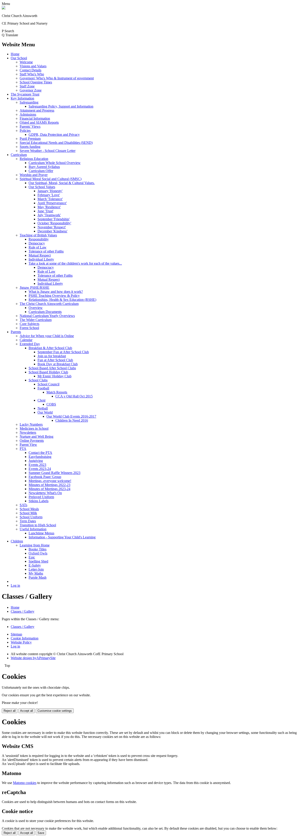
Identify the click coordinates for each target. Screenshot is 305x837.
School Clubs (38, 380)
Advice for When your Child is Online (47, 336)
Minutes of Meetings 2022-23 (49, 485)
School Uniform (31, 517)
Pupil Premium (30, 138)
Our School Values (42, 187)
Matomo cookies (24, 783)
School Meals (29, 509)
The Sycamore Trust (25, 94)
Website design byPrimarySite (33, 658)
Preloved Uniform (41, 497)
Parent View (28, 444)
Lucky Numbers (31, 424)
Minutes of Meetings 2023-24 (49, 489)
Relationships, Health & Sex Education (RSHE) (62, 300)
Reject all (10, 710)
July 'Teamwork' (49, 215)
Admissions (28, 114)
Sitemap (16, 634)
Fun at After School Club (55, 360)
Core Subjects (29, 324)
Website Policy (21, 642)
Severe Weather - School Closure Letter (47, 151)
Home (15, 54)
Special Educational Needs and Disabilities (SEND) (56, 142)
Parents (16, 332)
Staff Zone (27, 86)
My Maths (36, 573)
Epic (32, 557)
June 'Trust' (45, 211)
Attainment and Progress (37, 110)
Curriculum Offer (41, 171)
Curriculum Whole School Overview (55, 163)
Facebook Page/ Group (45, 477)
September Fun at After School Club (63, 352)
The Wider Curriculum (36, 320)
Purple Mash (37, 577)
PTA (23, 448)
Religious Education (34, 159)
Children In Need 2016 (71, 420)
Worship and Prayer (34, 175)
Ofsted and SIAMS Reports (39, 122)
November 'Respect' (52, 227)
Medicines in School (34, 428)
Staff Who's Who (32, 74)
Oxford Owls (38, 553)
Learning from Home (35, 545)
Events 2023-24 (40, 469)
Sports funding (30, 147)
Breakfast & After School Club (50, 348)
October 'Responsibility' (54, 223)
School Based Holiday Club (48, 372)
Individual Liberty (41, 259)
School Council (48, 384)
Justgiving (36, 461)
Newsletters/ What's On (45, 493)
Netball (43, 408)
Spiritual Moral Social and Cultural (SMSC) (50, 179)
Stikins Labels (38, 501)
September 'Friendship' (54, 219)
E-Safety (35, 565)
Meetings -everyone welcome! (50, 481)
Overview (36, 308)
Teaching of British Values (38, 235)
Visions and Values (33, 66)
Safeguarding (29, 102)
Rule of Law (37, 247)
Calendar (26, 340)
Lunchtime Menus (41, 533)
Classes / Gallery (22, 611)
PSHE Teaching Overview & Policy (54, 295)
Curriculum (19, 155)
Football (43, 388)
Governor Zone (31, 90)
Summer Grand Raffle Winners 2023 (54, 473)
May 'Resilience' (49, 207)
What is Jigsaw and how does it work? (56, 291)
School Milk (28, 513)
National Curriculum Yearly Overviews (47, 316)
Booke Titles (37, 549)
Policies (25, 130)
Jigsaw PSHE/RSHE (34, 287)
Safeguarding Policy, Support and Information (61, 106)
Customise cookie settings (55, 710)
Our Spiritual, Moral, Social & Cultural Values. (62, 183)
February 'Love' (49, 195)
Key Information (22, 98)
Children (17, 541)
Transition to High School (38, 525)
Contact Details (30, 70)
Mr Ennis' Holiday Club (54, 376)
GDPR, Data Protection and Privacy (54, 134)
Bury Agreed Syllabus (44, 167)
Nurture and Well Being (36, 436)
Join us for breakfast (52, 356)
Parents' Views (30, 126)
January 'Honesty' (50, 191)
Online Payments (32, 440)
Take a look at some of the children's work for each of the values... (75, 263)
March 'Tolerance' (50, 199)
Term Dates (28, 521)
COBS (51, 404)
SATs (23, 505)
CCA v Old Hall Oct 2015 (74, 396)
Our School (19, 58)
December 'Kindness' (52, 231)
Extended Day (30, 344)
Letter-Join (36, 569)
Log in (15, 585)
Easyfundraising (40, 457)
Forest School (29, 328)
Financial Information (35, 118)
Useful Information (33, 529)
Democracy (37, 243)
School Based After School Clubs (52, 368)
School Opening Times (36, 82)
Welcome (26, 62)
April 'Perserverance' (52, 203)
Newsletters (28, 432)
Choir (42, 400)
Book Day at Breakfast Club (58, 364)
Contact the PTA (40, 453)
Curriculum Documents (45, 312)
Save (41, 833)
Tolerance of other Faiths (46, 251)
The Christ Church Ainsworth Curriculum (49, 304)
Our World (45, 412)
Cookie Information (24, 638)
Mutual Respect (40, 255)
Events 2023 (37, 465)
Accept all (26, 710)
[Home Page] (3, 8)
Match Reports (56, 392)
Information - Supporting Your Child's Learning (62, 537)
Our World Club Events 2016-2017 (71, 416)
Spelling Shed (38, 561)
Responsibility (39, 239)
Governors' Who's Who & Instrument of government (57, 78)
